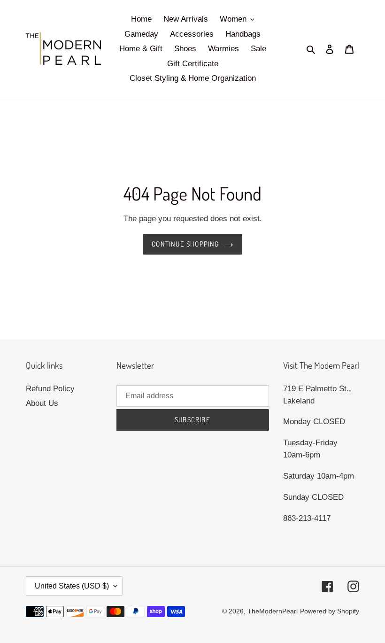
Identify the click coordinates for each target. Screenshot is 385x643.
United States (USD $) (72, 586)
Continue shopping (185, 244)
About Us (42, 403)
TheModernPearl (272, 611)
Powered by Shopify (329, 611)
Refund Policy (50, 388)
